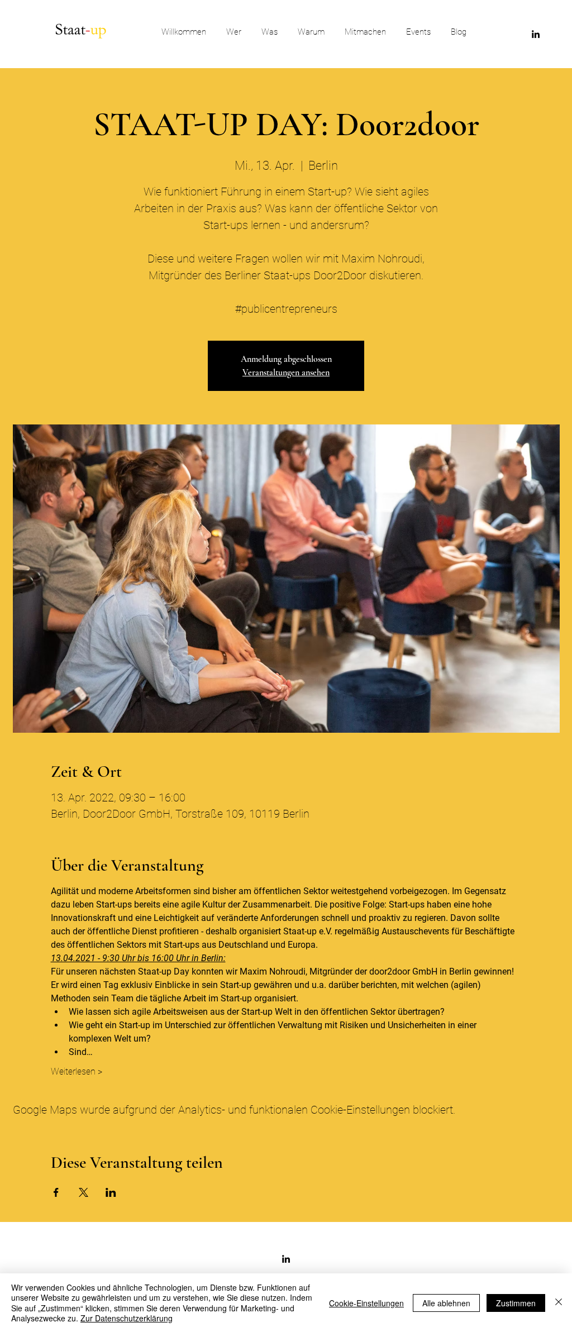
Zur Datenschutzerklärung (126, 1318)
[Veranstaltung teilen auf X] (83, 1192)
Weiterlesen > (76, 1071)
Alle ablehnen (446, 1303)
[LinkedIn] (535, 34)
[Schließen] (558, 1302)
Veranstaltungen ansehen (286, 372)
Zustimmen (516, 1303)
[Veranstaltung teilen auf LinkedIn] (111, 1192)
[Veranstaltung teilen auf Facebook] (56, 1192)
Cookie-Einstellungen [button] (366, 1303)
